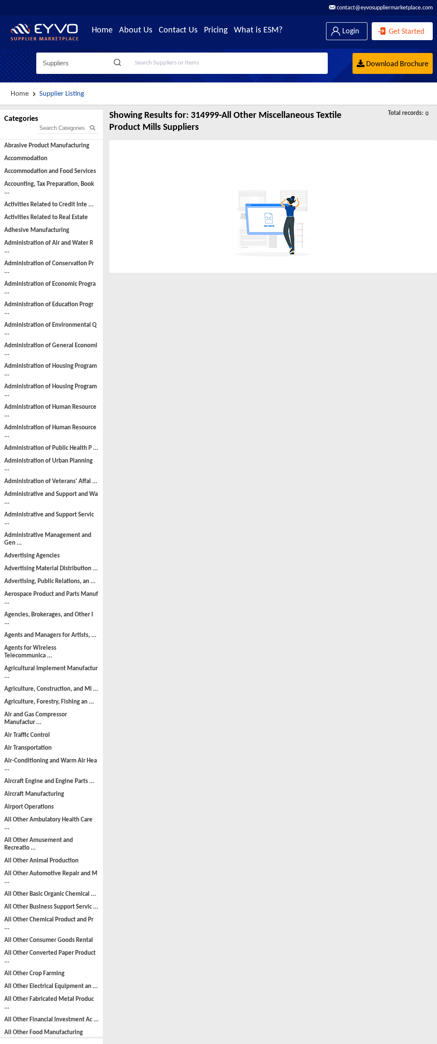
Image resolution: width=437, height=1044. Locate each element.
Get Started (405, 32)
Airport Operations (29, 807)
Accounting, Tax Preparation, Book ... (49, 188)
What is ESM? (258, 30)
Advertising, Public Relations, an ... (50, 581)
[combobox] (218, 63)
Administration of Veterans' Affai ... (50, 481)
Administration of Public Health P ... (51, 448)
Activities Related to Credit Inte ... (48, 205)
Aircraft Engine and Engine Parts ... (49, 781)
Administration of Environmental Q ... (50, 329)
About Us (135, 30)
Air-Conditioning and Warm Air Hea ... (50, 765)
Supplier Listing (61, 93)
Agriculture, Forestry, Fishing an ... (49, 702)
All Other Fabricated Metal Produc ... (49, 1003)
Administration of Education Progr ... (48, 309)
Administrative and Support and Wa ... (51, 498)
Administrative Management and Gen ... (47, 539)
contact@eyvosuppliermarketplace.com (384, 8)
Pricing (215, 30)
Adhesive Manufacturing (36, 230)
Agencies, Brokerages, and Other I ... (48, 619)
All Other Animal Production (41, 861)
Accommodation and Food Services (50, 171)
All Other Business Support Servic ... (51, 907)
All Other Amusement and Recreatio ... (38, 844)
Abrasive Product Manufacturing (46, 146)
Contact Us (178, 30)
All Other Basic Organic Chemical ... (50, 894)
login (350, 31)
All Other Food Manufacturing (43, 1032)
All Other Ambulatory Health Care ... (48, 824)
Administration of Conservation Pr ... (49, 268)
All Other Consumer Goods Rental (48, 940)
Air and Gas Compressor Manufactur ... (35, 719)
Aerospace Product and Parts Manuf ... (51, 598)
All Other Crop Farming (34, 974)
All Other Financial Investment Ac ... (51, 1020)
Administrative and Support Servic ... (49, 519)
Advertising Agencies (32, 556)
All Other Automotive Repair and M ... (50, 878)
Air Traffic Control (27, 735)
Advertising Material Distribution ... (51, 569)
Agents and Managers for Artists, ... (50, 635)
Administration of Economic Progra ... (50, 288)
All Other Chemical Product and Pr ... (48, 924)
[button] (78, 63)
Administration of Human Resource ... (50, 411)
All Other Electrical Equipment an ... (51, 986)
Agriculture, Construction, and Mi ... (51, 689)
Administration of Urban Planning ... (48, 465)
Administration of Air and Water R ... (48, 247)
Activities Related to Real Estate (46, 217)
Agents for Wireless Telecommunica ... (30, 652)
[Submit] (118, 63)
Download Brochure (396, 64)
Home (102, 30)
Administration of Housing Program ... (50, 370)
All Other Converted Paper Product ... (50, 957)
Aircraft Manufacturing (34, 794)
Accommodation (25, 158)
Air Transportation (28, 748)
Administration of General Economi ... (50, 350)
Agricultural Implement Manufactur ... (51, 673)
